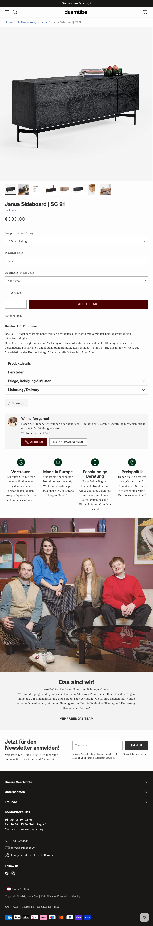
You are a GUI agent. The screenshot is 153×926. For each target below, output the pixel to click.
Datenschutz (44, 906)
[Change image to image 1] (10, 189)
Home (9, 22)
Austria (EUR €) (20, 888)
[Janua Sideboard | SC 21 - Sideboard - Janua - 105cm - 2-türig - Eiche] (76, 104)
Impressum (28, 906)
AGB (16, 906)
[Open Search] (15, 12)
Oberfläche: (19, 272)
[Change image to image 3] (37, 189)
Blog (56, 906)
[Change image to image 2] (23, 189)
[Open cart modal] (145, 12)
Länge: (19, 233)
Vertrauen (16, 292)
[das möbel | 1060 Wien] (76, 12)
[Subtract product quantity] (8, 304)
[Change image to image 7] (91, 189)
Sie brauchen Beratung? (76, 3)
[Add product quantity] (22, 304)
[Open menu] (7, 12)
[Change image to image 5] (64, 189)
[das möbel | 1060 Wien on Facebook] (6, 874)
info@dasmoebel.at (23, 847)
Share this (19, 403)
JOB (7, 906)
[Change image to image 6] (78, 189)
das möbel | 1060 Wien (40, 896)
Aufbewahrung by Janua (32, 22)
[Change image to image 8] (105, 189)
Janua (12, 210)
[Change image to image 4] (51, 189)
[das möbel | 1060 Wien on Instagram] (13, 874)
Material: (14, 252)
